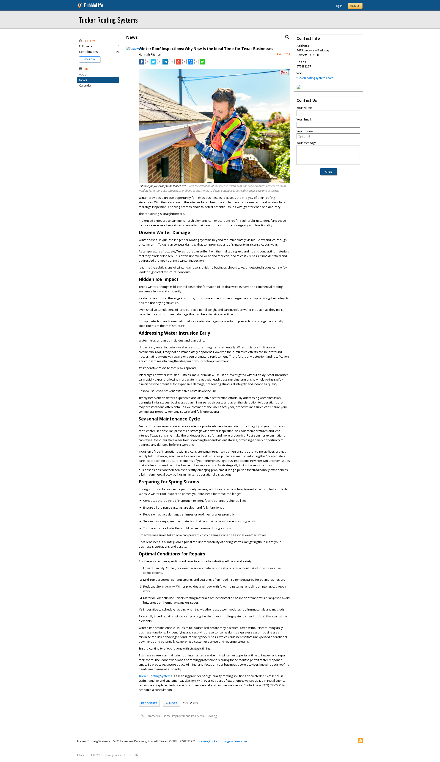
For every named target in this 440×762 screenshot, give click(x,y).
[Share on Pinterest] (284, 74)
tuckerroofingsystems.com (315, 78)
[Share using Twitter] (153, 63)
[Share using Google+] (178, 63)
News (83, 80)
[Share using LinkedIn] (165, 63)
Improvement (181, 716)
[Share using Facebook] (141, 63)
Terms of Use (131, 755)
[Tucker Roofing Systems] (298, 88)
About (83, 74)
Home (167, 716)
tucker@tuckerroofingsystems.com (222, 741)
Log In (339, 6)
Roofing (212, 716)
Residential (198, 716)
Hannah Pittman (150, 54)
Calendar (85, 85)
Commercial (153, 716)
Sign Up (355, 6)
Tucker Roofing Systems (108, 20)
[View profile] (134, 49)
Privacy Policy (113, 755)
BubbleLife (93, 5)
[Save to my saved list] (202, 63)
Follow (89, 59)
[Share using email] (190, 63)
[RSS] (360, 740)
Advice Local (84, 755)
